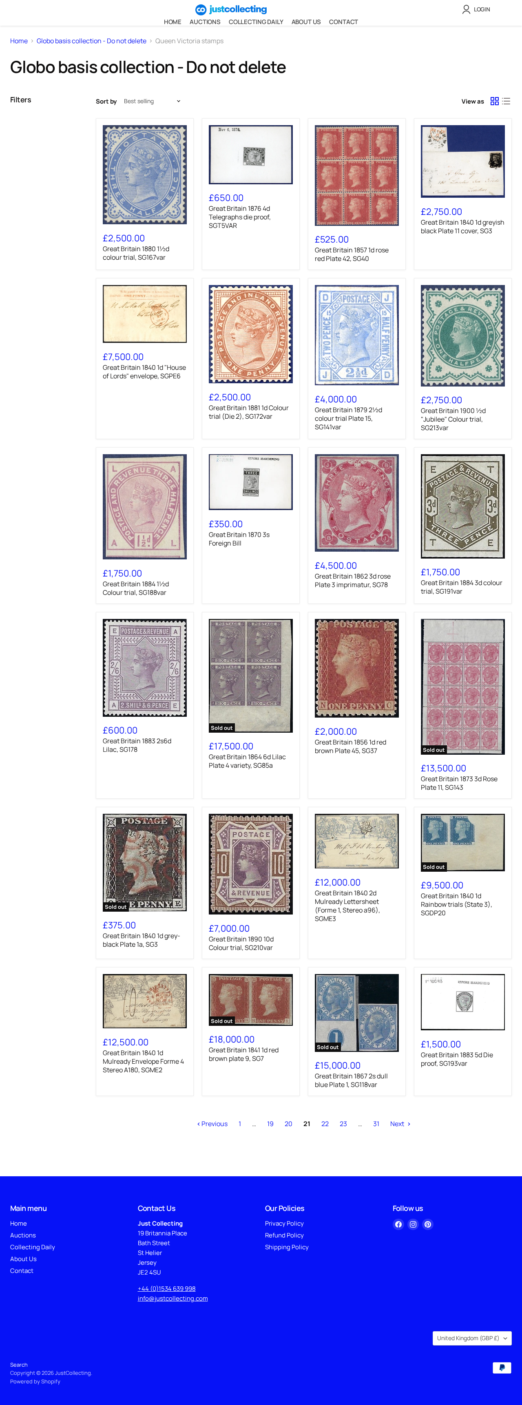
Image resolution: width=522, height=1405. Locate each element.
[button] (477, 9)
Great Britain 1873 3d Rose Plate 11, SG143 (459, 783)
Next (397, 1123)
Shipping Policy (287, 1247)
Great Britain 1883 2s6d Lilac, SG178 (137, 745)
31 (376, 1123)
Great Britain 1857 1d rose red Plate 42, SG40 (352, 254)
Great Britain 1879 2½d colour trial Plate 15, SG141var (348, 418)
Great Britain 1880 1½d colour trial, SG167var (136, 253)
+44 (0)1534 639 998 (167, 1288)
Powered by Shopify (35, 1381)
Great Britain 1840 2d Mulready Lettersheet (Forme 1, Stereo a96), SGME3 (347, 905)
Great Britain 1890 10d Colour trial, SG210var (241, 943)
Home (172, 22)
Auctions (205, 22)
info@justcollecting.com (173, 1298)
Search (19, 1364)
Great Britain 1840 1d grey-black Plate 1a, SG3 (141, 940)
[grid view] (494, 101)
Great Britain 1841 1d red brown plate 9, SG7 (244, 1054)
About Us (306, 22)
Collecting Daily (256, 22)
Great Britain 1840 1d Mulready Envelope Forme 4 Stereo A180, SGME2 (143, 1061)
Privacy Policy (284, 1223)
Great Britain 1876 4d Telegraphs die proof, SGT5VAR (240, 217)
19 (270, 1123)
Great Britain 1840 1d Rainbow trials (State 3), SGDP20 (456, 904)
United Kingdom (468, 1338)
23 (343, 1123)
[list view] (506, 101)
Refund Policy (284, 1235)
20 (288, 1123)
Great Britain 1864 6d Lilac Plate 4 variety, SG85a (247, 761)
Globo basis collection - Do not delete (91, 40)
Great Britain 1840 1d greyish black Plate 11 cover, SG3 (462, 226)
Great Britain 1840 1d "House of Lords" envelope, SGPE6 (144, 371)
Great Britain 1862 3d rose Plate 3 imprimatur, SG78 (353, 580)
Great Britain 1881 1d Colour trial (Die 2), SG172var (249, 412)
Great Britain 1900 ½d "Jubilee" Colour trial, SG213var (453, 419)
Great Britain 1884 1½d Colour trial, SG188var (136, 588)
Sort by (106, 101)
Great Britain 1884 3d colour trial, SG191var (461, 587)
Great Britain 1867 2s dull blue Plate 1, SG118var (351, 1080)
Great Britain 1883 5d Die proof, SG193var (457, 1059)
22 (325, 1123)
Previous (214, 1123)
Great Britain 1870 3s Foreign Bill (239, 539)
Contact (343, 22)
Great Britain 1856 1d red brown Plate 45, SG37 (350, 746)
